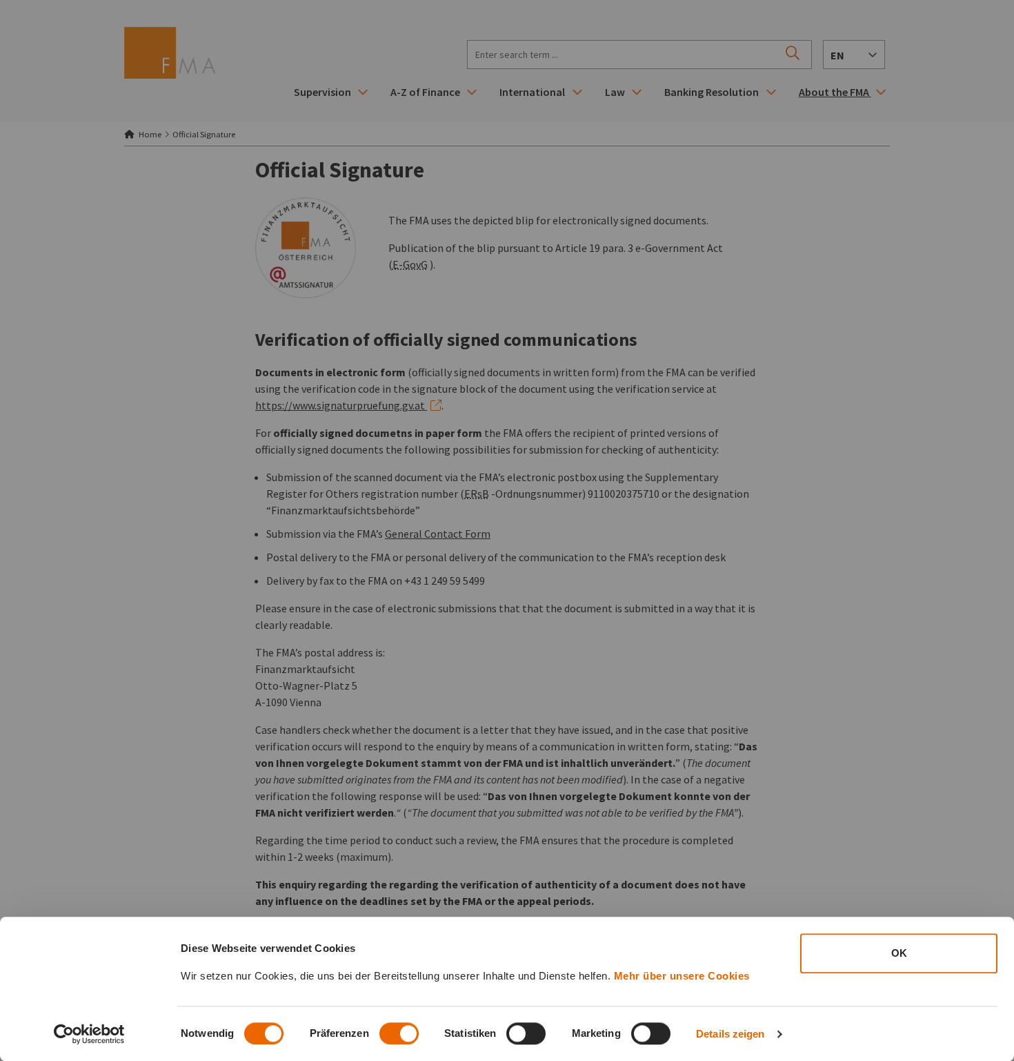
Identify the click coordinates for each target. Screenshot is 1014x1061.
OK (899, 953)
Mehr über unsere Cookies (682, 976)
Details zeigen (730, 1034)
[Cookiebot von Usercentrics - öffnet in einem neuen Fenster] (89, 1034)
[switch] (399, 1033)
